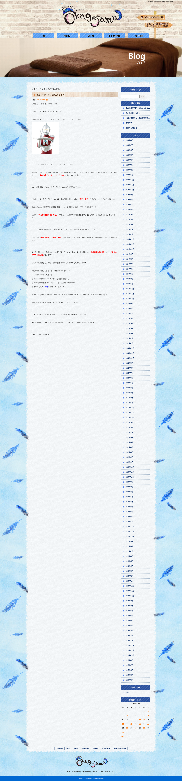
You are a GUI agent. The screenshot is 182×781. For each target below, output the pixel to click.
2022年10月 (130, 358)
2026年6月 (129, 150)
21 (140, 724)
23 (148, 724)
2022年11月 (130, 353)
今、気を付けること (133, 113)
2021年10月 (130, 417)
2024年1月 (129, 284)
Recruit (138, 35)
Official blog (106, 748)
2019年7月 (129, 551)
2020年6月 (129, 497)
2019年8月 (129, 546)
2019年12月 (130, 526)
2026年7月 (129, 145)
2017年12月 (130, 645)
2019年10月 (130, 536)
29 (144, 728)
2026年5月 (129, 155)
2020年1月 (129, 521)
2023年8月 (129, 309)
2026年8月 (129, 140)
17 (123, 724)
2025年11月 (130, 185)
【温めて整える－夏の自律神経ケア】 (138, 118)
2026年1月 (129, 175)
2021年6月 (129, 437)
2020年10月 (130, 477)
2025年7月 (129, 205)
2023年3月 (129, 333)
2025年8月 (129, 200)
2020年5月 (129, 502)
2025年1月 (129, 234)
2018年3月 (129, 630)
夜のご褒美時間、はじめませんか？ (138, 108)
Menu (67, 35)
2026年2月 (129, 170)
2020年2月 (129, 517)
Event (91, 35)
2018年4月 (129, 625)
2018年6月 (129, 616)
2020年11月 (130, 472)
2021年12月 (130, 408)
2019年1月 (129, 581)
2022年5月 (129, 383)
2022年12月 (130, 348)
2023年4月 (129, 328)
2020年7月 (129, 492)
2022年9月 (129, 363)
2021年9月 (129, 422)
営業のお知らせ (132, 128)
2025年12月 (130, 180)
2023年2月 (129, 338)
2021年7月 (129, 432)
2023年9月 (129, 304)
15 (144, 719)
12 (131, 719)
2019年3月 (129, 571)
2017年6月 (129, 670)
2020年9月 (129, 482)
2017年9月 (129, 660)
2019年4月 (129, 566)
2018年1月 (129, 640)
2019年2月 (129, 576)
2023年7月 (129, 313)
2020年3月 (129, 512)
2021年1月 (129, 462)
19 (131, 724)
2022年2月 (129, 398)
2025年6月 (129, 209)
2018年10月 (130, 596)
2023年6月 (129, 318)
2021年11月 (130, 413)
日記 (127, 692)
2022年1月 (129, 403)
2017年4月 (129, 680)
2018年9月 (129, 601)
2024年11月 (130, 244)
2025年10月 (130, 190)
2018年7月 (129, 611)
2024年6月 (129, 269)
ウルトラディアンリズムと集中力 (50, 95)
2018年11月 (130, 591)
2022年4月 (129, 388)
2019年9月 (129, 541)
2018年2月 (129, 635)
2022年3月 (129, 393)
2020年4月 (129, 507)
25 (127, 728)
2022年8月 (129, 368)
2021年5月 (129, 442)
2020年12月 (130, 467)
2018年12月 (130, 586)
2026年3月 (129, 165)
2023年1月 (129, 343)
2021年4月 (129, 447)
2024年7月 (129, 264)
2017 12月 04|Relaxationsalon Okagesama (160, 1)
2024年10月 (130, 249)
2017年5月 (129, 675)
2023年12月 (130, 289)
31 (123, 732)
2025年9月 (129, 195)
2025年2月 (129, 229)
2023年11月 (130, 294)
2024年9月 (129, 254)
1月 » (148, 736)
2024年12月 (130, 239)
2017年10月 (130, 655)
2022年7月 (129, 373)
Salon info (115, 35)
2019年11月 (130, 531)
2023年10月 (130, 299)
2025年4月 (129, 219)
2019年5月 (129, 561)
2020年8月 (129, 487)
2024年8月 (129, 259)
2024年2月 (129, 279)
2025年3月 (129, 224)
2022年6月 (129, 378)
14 (140, 719)
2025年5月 (129, 214)
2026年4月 (129, 160)
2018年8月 (129, 606)
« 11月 (123, 736)
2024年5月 (129, 274)
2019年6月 (129, 556)
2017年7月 (129, 665)
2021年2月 (129, 457)
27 (135, 728)
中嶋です (129, 123)
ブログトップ (135, 90)
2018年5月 (129, 621)
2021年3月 (129, 452)
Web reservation (120, 748)
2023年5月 (129, 323)
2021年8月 (129, 427)
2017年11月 (130, 650)
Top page (43, 35)
